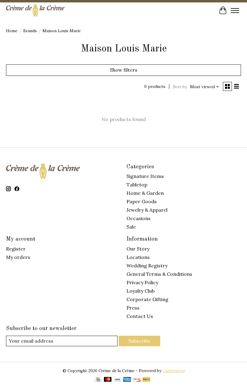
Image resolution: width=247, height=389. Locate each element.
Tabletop (137, 185)
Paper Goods (142, 201)
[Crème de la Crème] (35, 10)
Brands (30, 30)
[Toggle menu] (235, 11)
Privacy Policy (142, 282)
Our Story (138, 249)
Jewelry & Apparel (147, 210)
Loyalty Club (141, 291)
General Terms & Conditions (159, 274)
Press (133, 308)
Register (16, 249)
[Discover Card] (137, 380)
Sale (131, 227)
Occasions (139, 218)
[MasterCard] (108, 380)
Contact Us (140, 316)
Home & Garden (145, 193)
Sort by (180, 86)
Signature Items (145, 176)
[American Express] (127, 380)
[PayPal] (146, 380)
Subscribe (139, 341)
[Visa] (117, 380)
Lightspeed (174, 370)
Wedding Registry (147, 266)
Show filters (123, 70)
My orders (18, 257)
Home (11, 30)
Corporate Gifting (147, 299)
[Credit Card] (98, 380)
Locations (138, 257)
